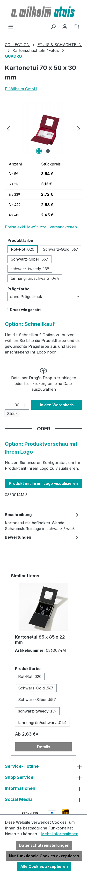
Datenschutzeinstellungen (44, 845)
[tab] (42, 521)
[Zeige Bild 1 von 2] (39, 151)
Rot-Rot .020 (22, 249)
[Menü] (10, 26)
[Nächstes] (78, 128)
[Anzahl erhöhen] (24, 405)
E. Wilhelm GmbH (21, 88)
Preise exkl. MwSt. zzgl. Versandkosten (41, 227)
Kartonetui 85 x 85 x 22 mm (40, 639)
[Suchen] (53, 26)
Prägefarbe (18, 288)
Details (43, 746)
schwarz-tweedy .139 (30, 268)
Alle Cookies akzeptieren (44, 866)
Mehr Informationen (59, 833)
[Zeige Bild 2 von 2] (48, 151)
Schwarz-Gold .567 (60, 249)
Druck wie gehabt (25, 310)
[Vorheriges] (8, 128)
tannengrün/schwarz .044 (35, 278)
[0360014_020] (43, 128)
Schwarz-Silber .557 (29, 259)
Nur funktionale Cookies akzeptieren (44, 855)
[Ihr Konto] (65, 26)
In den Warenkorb (57, 404)
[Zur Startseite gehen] (43, 12)
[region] (43, 128)
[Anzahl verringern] (10, 405)
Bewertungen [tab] (18, 537)
